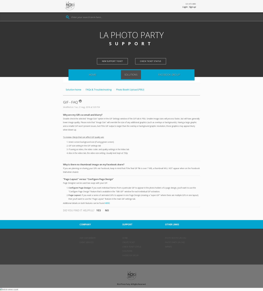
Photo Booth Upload (175, 238)
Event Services (87, 242)
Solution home (74, 89)
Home (92, 74)
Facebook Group (169, 74)
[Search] (68, 17)
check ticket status (131, 246)
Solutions (131, 74)
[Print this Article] (80, 101)
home (125, 238)
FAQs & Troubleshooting (99, 89)
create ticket (128, 242)
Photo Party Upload (175, 242)
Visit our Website (88, 238)
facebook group (130, 255)
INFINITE (168, 246)
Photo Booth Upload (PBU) (130, 89)
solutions (127, 251)
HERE (107, 203)
